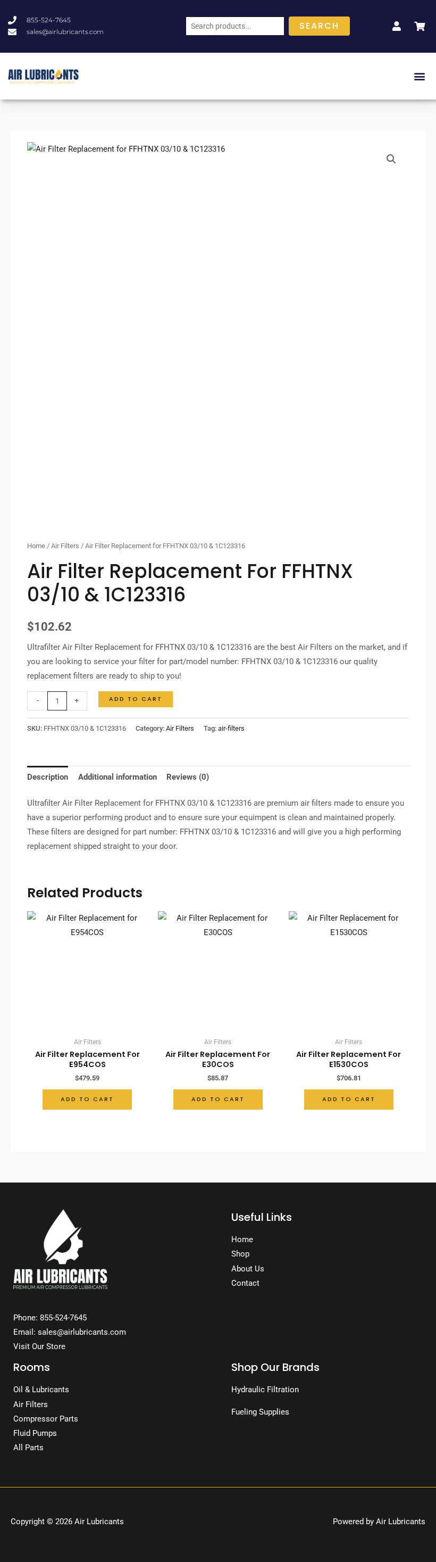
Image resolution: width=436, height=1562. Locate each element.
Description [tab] (47, 777)
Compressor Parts (45, 1419)
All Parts (28, 1447)
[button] (419, 76)
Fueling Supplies (260, 1412)
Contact (245, 1283)
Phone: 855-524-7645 (50, 1318)
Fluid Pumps (35, 1433)
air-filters (231, 728)
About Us (247, 1269)
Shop (240, 1254)
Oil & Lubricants (41, 1389)
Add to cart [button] (87, 1099)
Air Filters (65, 546)
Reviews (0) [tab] (187, 777)
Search (319, 26)
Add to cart (135, 699)
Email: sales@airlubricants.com (69, 1332)
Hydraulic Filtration (265, 1389)
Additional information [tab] (117, 777)
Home (36, 546)
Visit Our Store (39, 1346)
